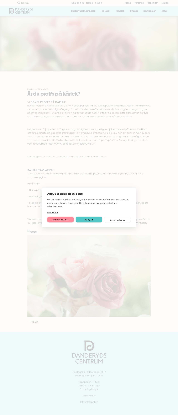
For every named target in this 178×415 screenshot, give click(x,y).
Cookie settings (117, 220)
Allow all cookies (60, 219)
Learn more (52, 212)
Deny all (89, 219)
